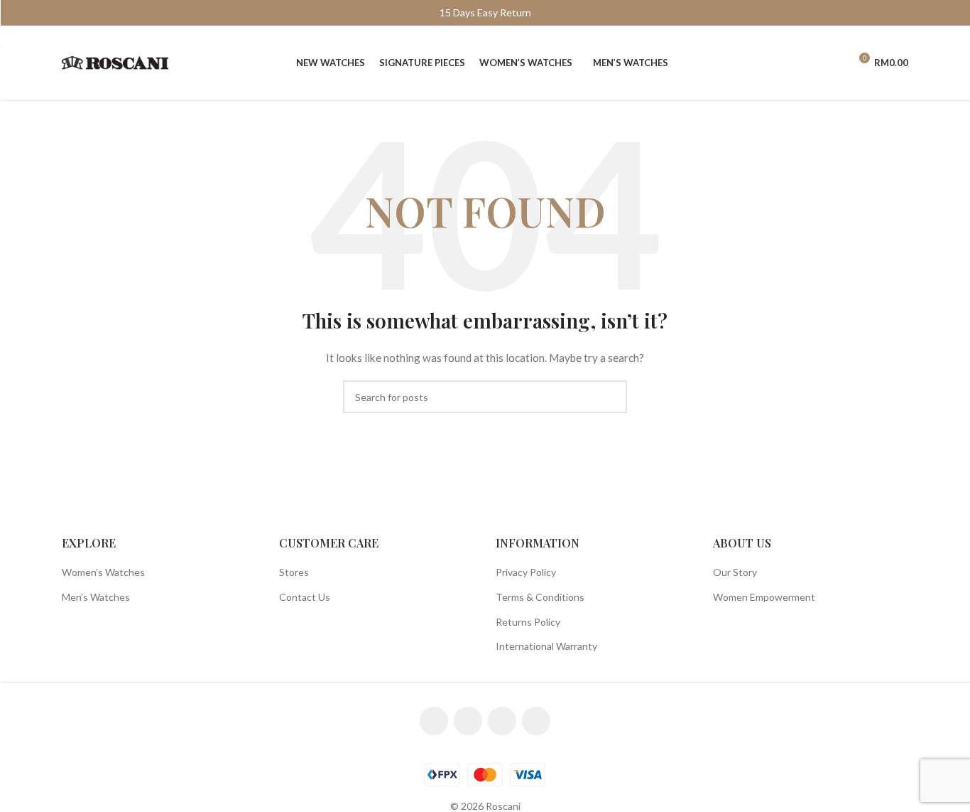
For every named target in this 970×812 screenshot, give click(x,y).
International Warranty (546, 646)
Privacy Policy (526, 572)
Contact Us (304, 597)
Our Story (735, 572)
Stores (294, 572)
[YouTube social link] (502, 721)
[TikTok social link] (536, 721)
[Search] (808, 63)
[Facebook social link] (434, 721)
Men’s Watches (96, 597)
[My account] (832, 63)
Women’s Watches (103, 572)
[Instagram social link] (468, 721)
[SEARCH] (610, 396)
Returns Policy (528, 622)
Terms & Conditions (540, 597)
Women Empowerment (764, 597)
